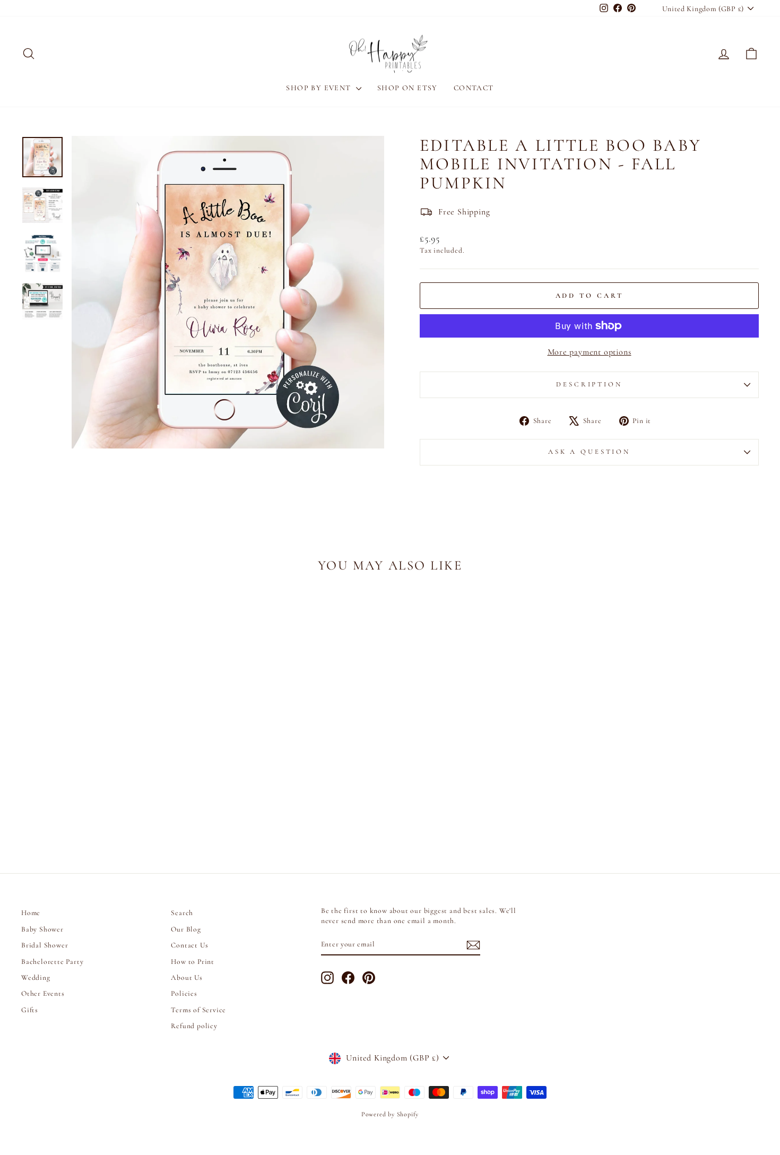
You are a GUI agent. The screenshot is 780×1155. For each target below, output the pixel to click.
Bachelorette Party (52, 961)
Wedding (35, 977)
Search (182, 912)
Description (589, 384)
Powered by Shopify (390, 1114)
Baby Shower (42, 929)
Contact (474, 87)
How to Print (192, 961)
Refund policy (194, 1025)
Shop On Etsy (407, 87)
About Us (186, 977)
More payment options (589, 352)
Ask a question (589, 451)
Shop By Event (319, 87)
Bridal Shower (44, 945)
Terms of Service (198, 1009)
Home (30, 912)
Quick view (109, 763)
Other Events (43, 993)
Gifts (29, 1009)
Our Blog (186, 929)
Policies (184, 993)
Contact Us (189, 945)
